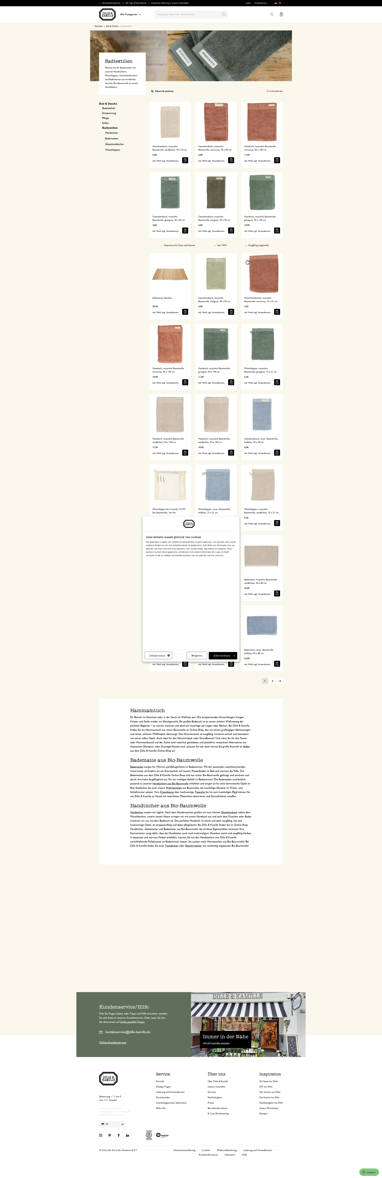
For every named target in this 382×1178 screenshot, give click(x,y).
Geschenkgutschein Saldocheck (171, 1103)
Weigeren (196, 655)
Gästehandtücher (114, 144)
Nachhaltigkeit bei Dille (271, 1103)
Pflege (105, 118)
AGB (244, 1155)
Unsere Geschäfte (216, 1087)
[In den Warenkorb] (185, 160)
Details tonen (157, 655)
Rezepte (263, 1113)
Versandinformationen (111, 3)
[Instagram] (100, 1135)
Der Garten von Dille (269, 1092)
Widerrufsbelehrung (227, 1150)
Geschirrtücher (193, 846)
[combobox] (191, 14)
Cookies (206, 1150)
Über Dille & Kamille (218, 1081)
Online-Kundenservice (112, 1042)
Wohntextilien (174, 788)
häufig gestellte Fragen (132, 1022)
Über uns (216, 1074)
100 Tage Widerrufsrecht (135, 3)
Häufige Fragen (163, 1087)
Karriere (212, 1092)
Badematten (111, 138)
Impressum (230, 1155)
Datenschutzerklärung (184, 1150)
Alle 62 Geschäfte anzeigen (216, 1043)
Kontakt (160, 1081)
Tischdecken (171, 846)
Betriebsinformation (217, 1108)
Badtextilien (110, 128)
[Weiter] (280, 681)
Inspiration (270, 1074)
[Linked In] (127, 1135)
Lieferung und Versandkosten (170, 1092)
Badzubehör (108, 108)
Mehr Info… (162, 1108)
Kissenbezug (167, 792)
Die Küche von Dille (269, 1097)
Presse (211, 1103)
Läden (248, 3)
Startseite (99, 26)
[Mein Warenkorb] (281, 14)
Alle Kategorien (128, 14)
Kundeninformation (208, 1155)
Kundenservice (261, 3)
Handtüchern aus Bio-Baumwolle (170, 783)
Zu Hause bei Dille (268, 1081)
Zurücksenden (163, 1097)
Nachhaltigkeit (215, 1097)
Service (163, 1074)
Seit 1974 (221, 245)
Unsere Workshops (268, 1108)
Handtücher (111, 133)
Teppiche (200, 792)
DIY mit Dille (265, 1087)
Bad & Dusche (112, 26)
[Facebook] (118, 1135)
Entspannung (109, 113)
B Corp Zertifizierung (218, 1113)
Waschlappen (112, 150)
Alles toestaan (221, 655)
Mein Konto (271, 14)
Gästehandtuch (229, 812)
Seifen (105, 123)
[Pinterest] (109, 1135)
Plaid (234, 792)
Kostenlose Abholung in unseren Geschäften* (170, 3)
